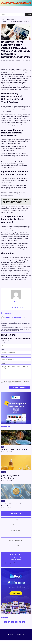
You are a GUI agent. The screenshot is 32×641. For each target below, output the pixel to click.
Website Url (4, 356)
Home (2, 19)
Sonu (4, 60)
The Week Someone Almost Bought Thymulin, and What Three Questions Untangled (13, 477)
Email (3, 349)
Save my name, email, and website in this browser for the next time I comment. (16, 381)
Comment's (4, 363)
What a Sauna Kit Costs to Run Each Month (15, 450)
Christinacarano (11, 19)
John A (4, 452)
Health (3, 501)
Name (3, 343)
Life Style (4, 472)
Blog (3, 447)
